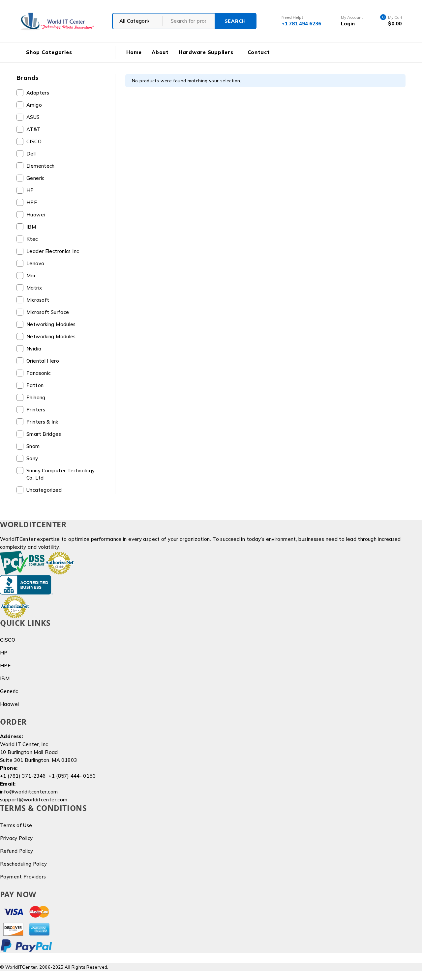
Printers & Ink (42, 422)
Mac (31, 275)
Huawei (35, 214)
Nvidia (33, 349)
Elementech (40, 166)
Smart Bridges (43, 434)
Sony (32, 458)
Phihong (35, 397)
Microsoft (37, 300)
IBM (31, 227)
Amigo (34, 105)
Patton (35, 385)
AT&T (33, 129)
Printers (35, 409)
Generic (35, 178)
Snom (33, 446)
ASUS (33, 117)
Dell (31, 154)
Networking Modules (51, 324)
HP (30, 190)
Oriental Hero (42, 361)
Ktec (32, 239)
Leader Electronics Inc (52, 251)
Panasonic (38, 373)
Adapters (37, 93)
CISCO (34, 141)
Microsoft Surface (47, 312)
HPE (31, 202)
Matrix (34, 288)
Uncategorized (44, 490)
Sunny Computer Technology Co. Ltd (60, 474)
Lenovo (35, 263)
